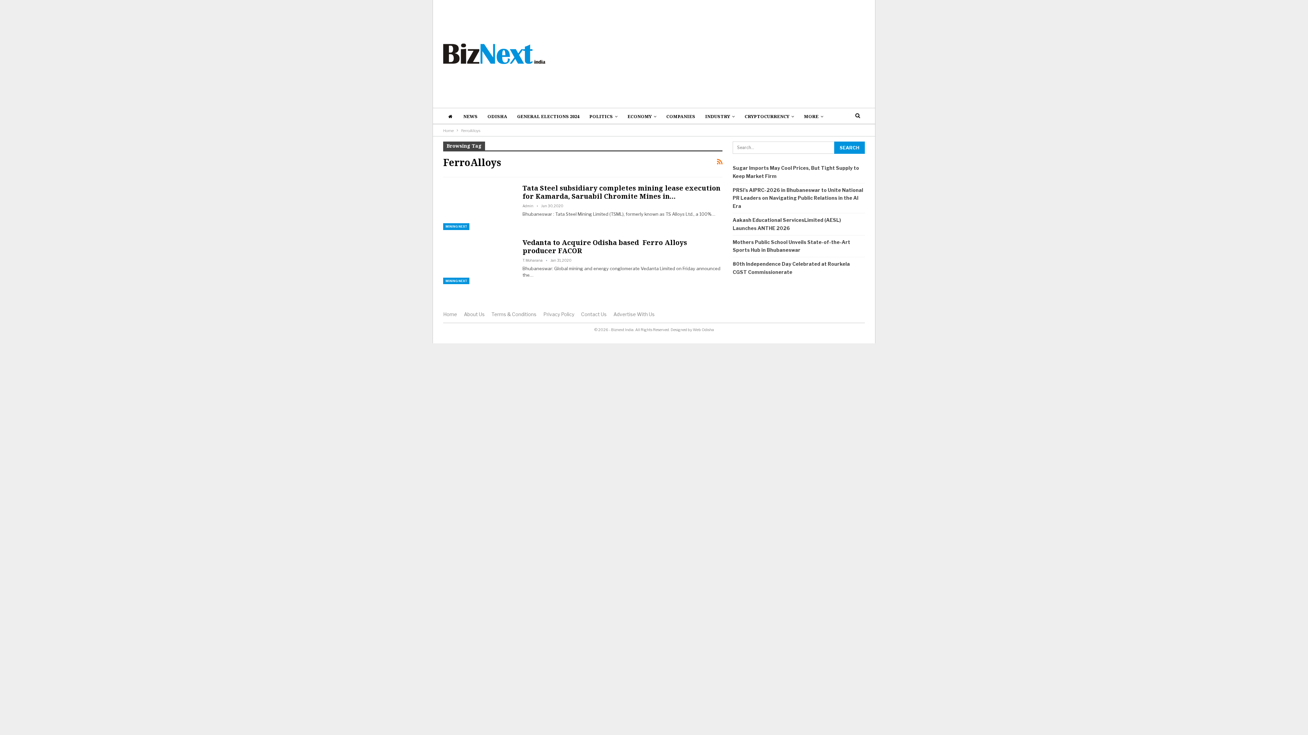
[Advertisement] (726, 53)
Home (450, 314)
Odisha (497, 116)
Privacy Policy (558, 314)
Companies (680, 116)
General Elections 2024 (548, 116)
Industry (717, 116)
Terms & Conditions (514, 314)
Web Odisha (703, 329)
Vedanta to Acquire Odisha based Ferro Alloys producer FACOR (605, 246)
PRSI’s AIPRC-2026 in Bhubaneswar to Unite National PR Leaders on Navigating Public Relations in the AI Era (798, 198)
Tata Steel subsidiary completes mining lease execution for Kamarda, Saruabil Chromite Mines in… (621, 192)
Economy (639, 116)
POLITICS (601, 116)
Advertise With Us (634, 314)
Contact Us (594, 314)
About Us (474, 314)
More (811, 116)
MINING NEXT (456, 226)
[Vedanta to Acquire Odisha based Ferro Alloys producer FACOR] (479, 261)
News (470, 116)
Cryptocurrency (767, 116)
